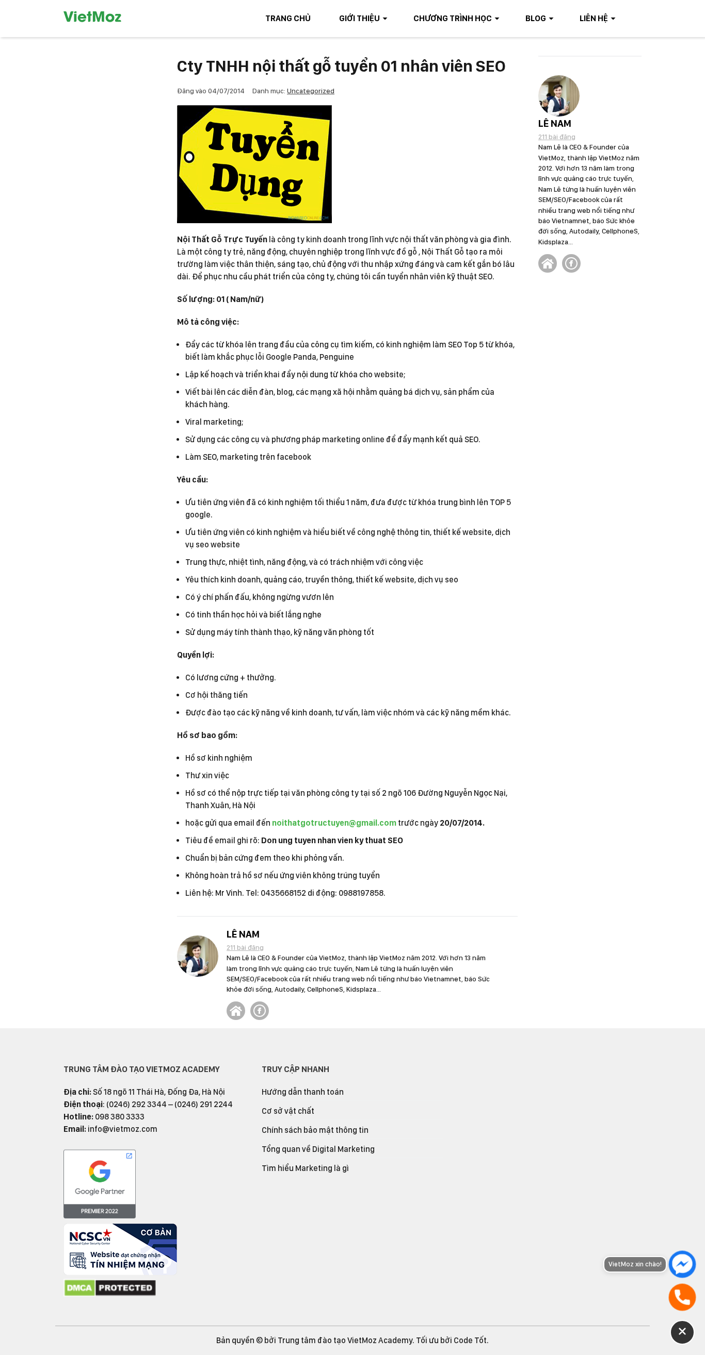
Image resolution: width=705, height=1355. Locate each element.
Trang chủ (288, 18)
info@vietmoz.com (122, 1129)
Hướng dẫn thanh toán (303, 1092)
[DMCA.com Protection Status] (109, 1294)
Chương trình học (452, 18)
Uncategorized (310, 91)
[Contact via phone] (682, 1297)
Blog (535, 18)
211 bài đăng (245, 947)
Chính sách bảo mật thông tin (315, 1130)
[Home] (236, 1010)
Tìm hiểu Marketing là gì (305, 1168)
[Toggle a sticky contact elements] (682, 1332)
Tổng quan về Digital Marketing (318, 1149)
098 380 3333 (120, 1117)
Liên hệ (594, 18)
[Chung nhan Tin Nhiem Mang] (120, 1272)
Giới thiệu (359, 18)
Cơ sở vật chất (288, 1111)
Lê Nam (243, 934)
